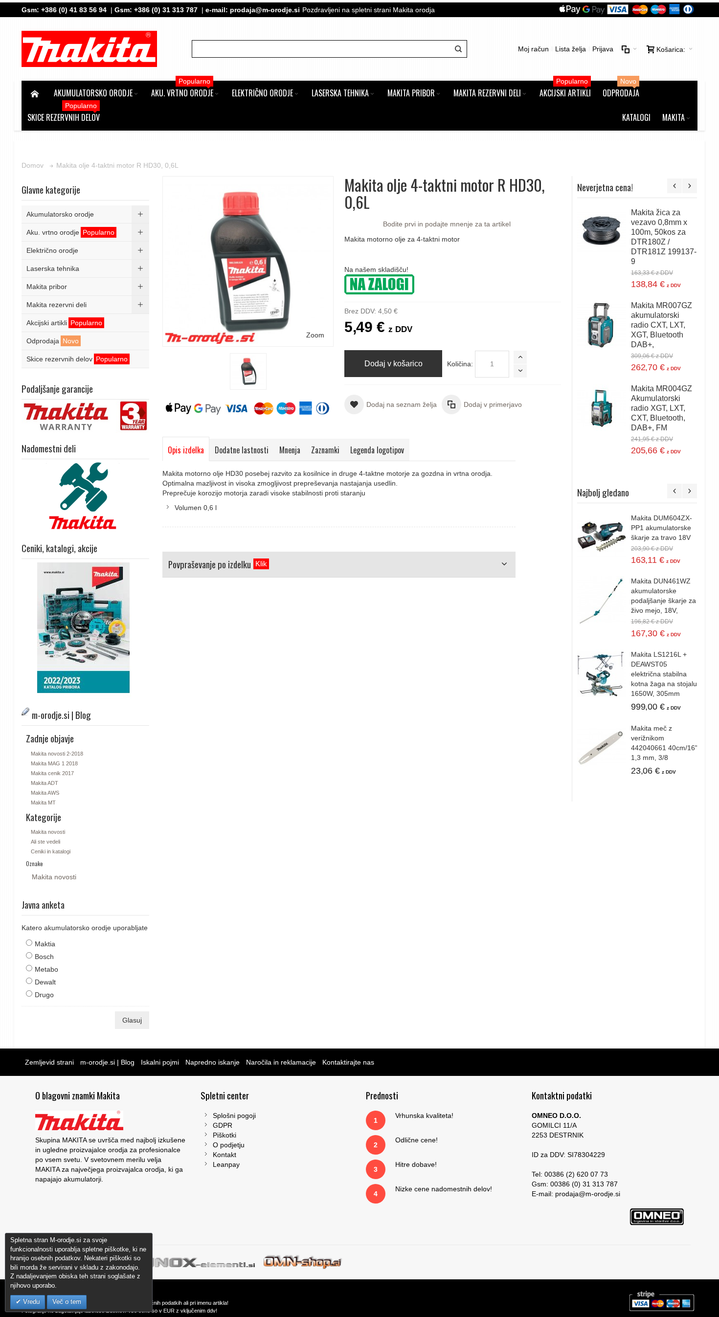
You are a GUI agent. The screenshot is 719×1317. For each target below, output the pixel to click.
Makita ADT (44, 783)
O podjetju (229, 1145)
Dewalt (45, 982)
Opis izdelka (186, 450)
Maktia (45, 944)
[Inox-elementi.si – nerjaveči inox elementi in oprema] (203, 1261)
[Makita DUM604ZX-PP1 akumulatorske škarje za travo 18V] (601, 537)
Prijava (602, 49)
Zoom (315, 335)
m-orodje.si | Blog (107, 1062)
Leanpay (226, 1164)
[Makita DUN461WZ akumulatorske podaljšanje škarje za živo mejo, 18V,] (601, 600)
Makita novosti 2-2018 (57, 754)
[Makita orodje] (89, 49)
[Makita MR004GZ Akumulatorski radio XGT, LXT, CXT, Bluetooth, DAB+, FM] (601, 408)
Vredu (30, 1301)
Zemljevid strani (49, 1062)
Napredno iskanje (212, 1062)
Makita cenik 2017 (52, 773)
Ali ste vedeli (45, 842)
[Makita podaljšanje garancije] (85, 404)
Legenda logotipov (377, 450)
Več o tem (66, 1301)
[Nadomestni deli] (85, 464)
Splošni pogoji (234, 1115)
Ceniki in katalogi (50, 851)
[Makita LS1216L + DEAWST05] (601, 673)
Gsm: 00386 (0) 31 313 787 (575, 1184)
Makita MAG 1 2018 (54, 763)
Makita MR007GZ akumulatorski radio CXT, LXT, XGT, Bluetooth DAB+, (661, 325)
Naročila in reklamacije (281, 1062)
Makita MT (43, 802)
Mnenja (289, 450)
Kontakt (224, 1155)
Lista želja (570, 49)
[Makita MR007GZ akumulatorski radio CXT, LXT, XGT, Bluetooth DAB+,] (601, 325)
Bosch (44, 956)
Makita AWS (45, 793)
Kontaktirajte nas (348, 1062)
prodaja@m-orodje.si (265, 10)
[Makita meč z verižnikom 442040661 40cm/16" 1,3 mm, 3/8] (601, 747)
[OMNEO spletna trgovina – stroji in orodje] (303, 1261)
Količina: (460, 364)
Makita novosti (48, 832)
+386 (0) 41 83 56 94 (74, 10)
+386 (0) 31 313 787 (166, 10)
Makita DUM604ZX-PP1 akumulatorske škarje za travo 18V (661, 527)
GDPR (222, 1125)
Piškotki (224, 1135)
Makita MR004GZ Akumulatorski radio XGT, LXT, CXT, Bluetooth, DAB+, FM (661, 408)
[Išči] (458, 49)
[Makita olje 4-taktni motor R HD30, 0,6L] (248, 371)
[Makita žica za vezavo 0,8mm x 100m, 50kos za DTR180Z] (601, 232)
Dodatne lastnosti (242, 450)
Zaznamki (325, 450)
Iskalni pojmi (160, 1062)
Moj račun (533, 49)
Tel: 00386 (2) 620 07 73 (570, 1174)
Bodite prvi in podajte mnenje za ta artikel (447, 224)
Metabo (46, 969)
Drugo (44, 995)
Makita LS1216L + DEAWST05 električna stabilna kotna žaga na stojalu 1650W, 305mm (664, 673)
